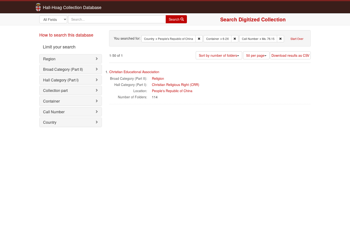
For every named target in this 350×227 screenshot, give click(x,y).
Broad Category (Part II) (63, 69)
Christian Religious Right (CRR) (175, 84)
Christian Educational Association (134, 71)
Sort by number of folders (218, 55)
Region (49, 58)
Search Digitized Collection (253, 19)
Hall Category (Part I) (61, 80)
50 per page (255, 55)
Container (51, 101)
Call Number (54, 111)
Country (49, 122)
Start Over (296, 39)
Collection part (55, 90)
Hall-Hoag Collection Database (57, 7)
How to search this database (66, 35)
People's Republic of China (172, 90)
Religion (158, 78)
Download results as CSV (290, 55)
